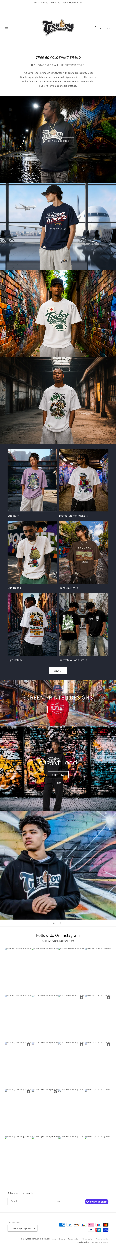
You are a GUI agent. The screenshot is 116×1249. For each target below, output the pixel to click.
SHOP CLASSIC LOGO (58, 140)
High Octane (15, 660)
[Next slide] (61, 923)
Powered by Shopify (57, 1239)
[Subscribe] (58, 1201)
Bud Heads (14, 587)
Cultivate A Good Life (71, 660)
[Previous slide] (47, 923)
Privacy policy (87, 1239)
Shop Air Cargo (58, 228)
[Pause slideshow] (68, 923)
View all (58, 670)
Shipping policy (83, 1242)
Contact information (100, 1242)
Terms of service (102, 1239)
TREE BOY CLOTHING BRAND (38, 1239)
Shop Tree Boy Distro (58, 315)
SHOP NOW (58, 709)
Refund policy (73, 1239)
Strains (12, 515)
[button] (6, 27)
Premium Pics (67, 587)
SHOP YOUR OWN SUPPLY (58, 401)
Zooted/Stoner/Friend (72, 515)
